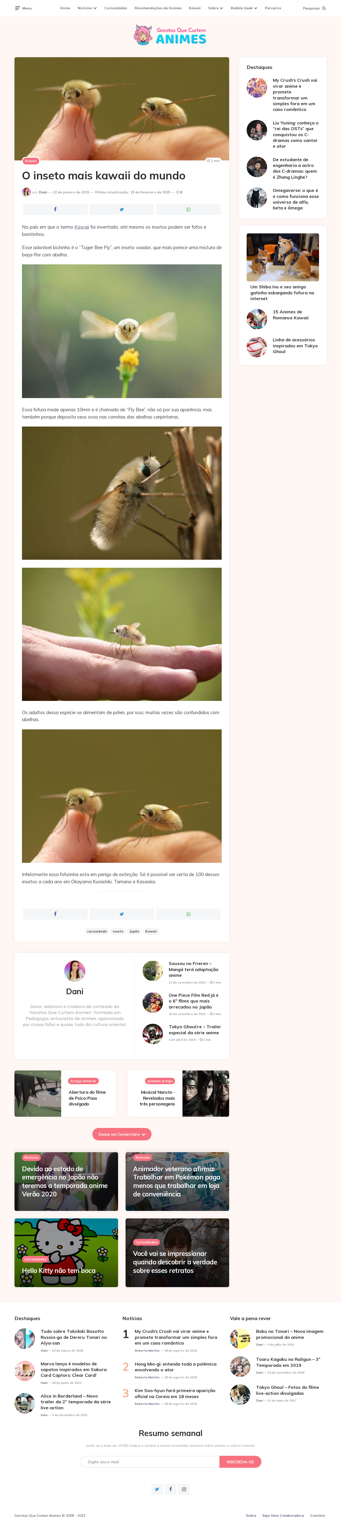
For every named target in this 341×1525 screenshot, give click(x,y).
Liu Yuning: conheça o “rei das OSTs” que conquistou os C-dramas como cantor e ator (296, 134)
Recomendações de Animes (158, 8)
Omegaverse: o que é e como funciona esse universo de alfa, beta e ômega (296, 199)
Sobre (213, 8)
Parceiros (273, 8)
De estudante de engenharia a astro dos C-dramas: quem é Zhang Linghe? (295, 168)
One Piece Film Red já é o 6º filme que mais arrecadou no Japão (193, 1001)
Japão (134, 931)
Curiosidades (115, 8)
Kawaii (195, 8)
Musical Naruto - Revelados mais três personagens (157, 1098)
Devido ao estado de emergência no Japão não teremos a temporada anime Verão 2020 (65, 1181)
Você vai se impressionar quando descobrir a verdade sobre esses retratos (175, 1262)
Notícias (85, 8)
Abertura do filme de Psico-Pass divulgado (87, 1098)
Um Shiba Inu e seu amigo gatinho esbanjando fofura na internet (282, 292)
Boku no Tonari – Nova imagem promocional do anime (290, 1334)
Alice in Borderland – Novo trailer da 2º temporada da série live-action (76, 1402)
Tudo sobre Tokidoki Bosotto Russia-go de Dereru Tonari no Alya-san (74, 1337)
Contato (317, 1515)
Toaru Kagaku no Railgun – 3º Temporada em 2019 (288, 1362)
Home (65, 8)
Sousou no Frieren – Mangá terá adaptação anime (193, 969)
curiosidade (97, 931)
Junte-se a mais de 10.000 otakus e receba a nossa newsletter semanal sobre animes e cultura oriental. (170, 1445)
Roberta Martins (147, 1350)
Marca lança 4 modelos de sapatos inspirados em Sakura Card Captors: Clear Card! (74, 1369)
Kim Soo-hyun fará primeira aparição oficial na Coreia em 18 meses (175, 1393)
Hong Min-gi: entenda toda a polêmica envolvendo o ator (175, 1367)
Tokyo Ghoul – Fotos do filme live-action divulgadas (287, 1390)
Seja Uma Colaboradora (283, 1515)
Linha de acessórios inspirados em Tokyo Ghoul (295, 345)
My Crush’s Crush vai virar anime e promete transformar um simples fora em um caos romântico (295, 94)
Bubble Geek (242, 8)
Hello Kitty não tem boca (58, 1270)
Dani (43, 192)
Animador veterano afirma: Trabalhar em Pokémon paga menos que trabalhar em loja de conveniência (176, 1181)
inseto (118, 931)
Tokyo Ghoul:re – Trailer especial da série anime (195, 1029)
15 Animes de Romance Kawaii (291, 314)
